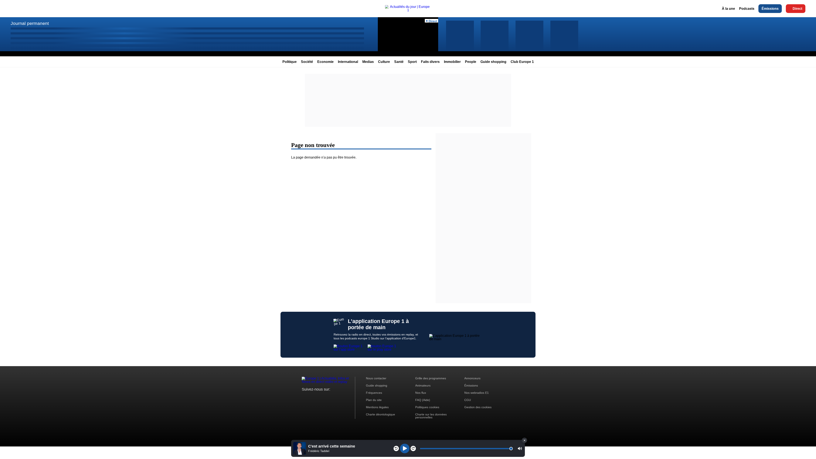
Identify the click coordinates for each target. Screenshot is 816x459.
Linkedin (340, 397)
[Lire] (404, 448)
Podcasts (746, 8)
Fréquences (374, 392)
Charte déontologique (380, 414)
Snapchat (333, 397)
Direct (797, 8)
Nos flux (420, 392)
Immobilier (452, 62)
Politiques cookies (427, 407)
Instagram (311, 397)
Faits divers (430, 62)
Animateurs (423, 385)
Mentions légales (377, 407)
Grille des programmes (430, 378)
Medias (368, 62)
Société (307, 62)
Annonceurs (472, 378)
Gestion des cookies (478, 407)
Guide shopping (493, 62)
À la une (728, 8)
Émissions (770, 8)
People (470, 62)
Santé (399, 62)
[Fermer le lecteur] (524, 440)
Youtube (326, 397)
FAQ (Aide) (422, 400)
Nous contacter (376, 378)
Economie (325, 62)
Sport (412, 62)
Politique (289, 62)
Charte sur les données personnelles (431, 416)
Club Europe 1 (522, 62)
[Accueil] (408, 10)
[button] (520, 448)
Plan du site (374, 400)
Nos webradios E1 (476, 392)
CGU (467, 400)
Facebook (319, 397)
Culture (384, 62)
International (348, 62)
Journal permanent (30, 23)
